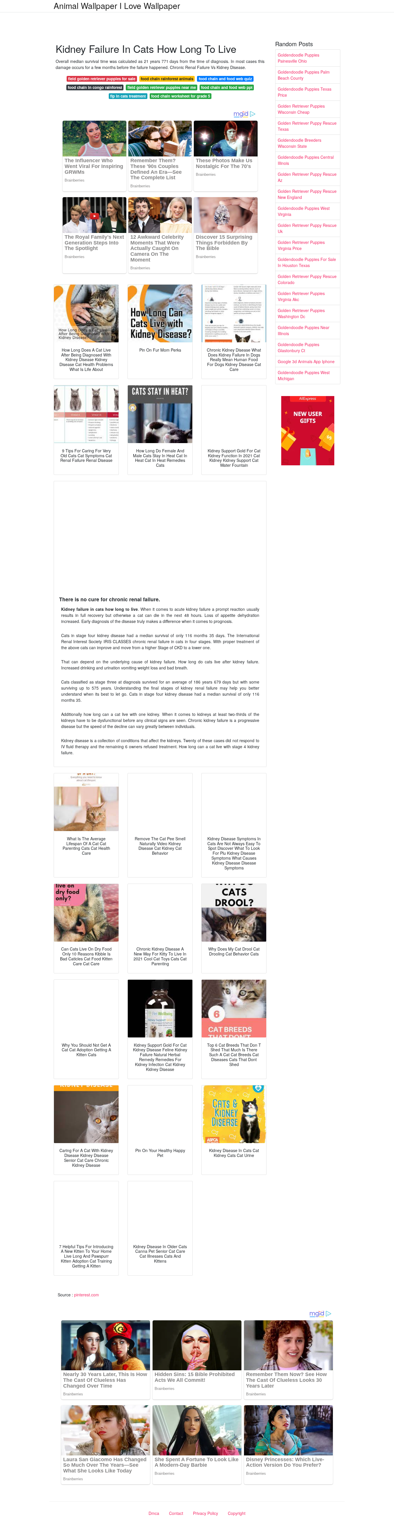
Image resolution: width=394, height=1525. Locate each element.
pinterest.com (86, 1295)
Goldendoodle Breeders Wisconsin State (299, 143)
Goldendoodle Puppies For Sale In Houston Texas (307, 262)
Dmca (154, 1513)
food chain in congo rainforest (95, 87)
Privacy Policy (205, 1513)
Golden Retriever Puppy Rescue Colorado (307, 279)
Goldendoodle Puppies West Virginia (304, 211)
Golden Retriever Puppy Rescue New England (307, 194)
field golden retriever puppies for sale (101, 78)
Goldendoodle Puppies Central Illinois (306, 160)
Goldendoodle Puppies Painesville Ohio (298, 58)
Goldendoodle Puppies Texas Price (304, 92)
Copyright (236, 1513)
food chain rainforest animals (167, 78)
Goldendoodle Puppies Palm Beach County (304, 75)
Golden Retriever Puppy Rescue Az (307, 177)
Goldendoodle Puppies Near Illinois (303, 330)
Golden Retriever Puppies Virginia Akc (301, 296)
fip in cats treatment (128, 96)
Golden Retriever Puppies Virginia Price (301, 245)
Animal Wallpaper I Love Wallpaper (117, 5)
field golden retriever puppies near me (161, 87)
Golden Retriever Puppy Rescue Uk (307, 228)
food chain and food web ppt (226, 87)
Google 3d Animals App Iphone (306, 361)
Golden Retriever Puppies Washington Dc (301, 313)
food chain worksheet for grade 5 (180, 96)
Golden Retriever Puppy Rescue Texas (307, 126)
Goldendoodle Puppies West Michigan (304, 375)
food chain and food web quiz (225, 78)
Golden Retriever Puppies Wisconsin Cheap (301, 109)
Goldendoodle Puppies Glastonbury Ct (298, 347)
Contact (176, 1513)
